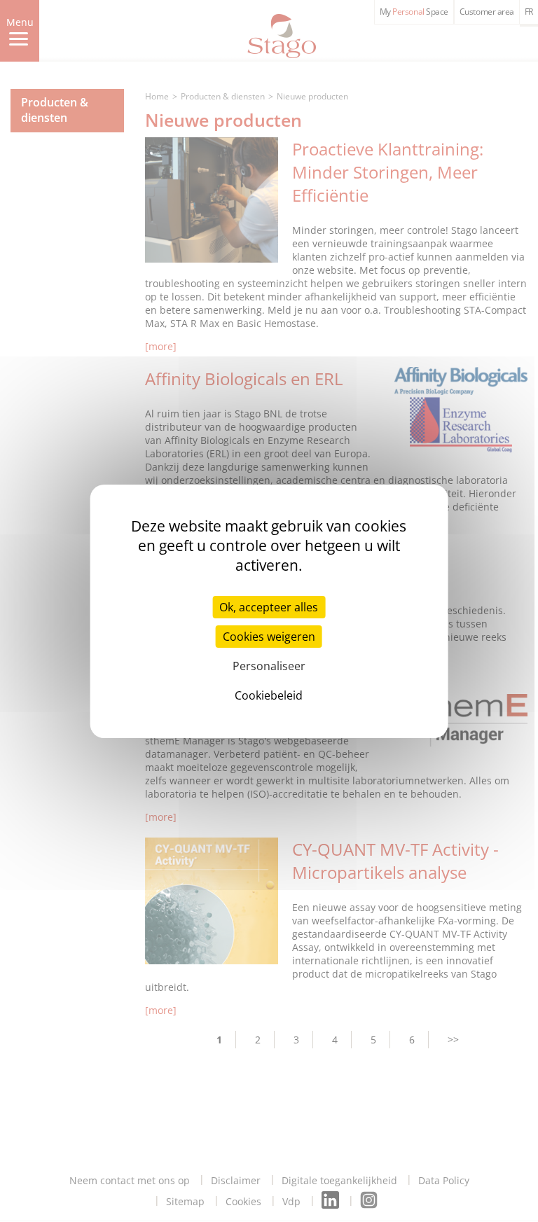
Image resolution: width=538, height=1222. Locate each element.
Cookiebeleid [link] (269, 695)
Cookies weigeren (269, 636)
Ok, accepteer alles (268, 607)
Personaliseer (269, 666)
